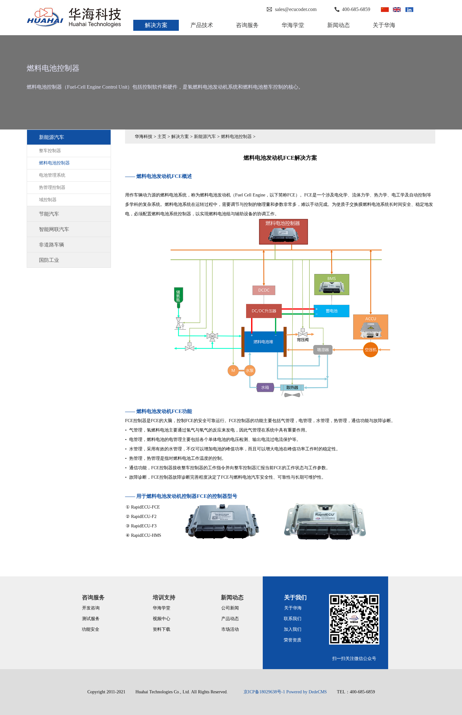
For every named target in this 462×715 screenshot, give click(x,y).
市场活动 (230, 629)
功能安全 (90, 629)
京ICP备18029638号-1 (264, 692)
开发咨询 (91, 608)
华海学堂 (161, 608)
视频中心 (161, 618)
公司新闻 (230, 608)
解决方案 (180, 136)
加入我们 (292, 629)
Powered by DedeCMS (306, 692)
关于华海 (293, 608)
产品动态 (230, 618)
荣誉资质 (292, 640)
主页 (161, 136)
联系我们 (292, 618)
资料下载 (161, 629)
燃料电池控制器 (236, 136)
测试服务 (91, 618)
